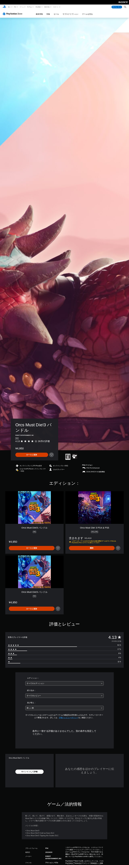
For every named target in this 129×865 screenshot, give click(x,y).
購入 (9, 7)
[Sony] (123, 4)
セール (56, 14)
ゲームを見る (87, 14)
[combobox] (64, 683)
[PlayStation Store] (13, 14)
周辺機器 (38, 7)
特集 (48, 14)
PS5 (15, 7)
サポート (55, 7)
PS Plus (29, 7)
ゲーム (22, 7)
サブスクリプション (70, 14)
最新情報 (47, 7)
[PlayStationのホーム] (4, 7)
